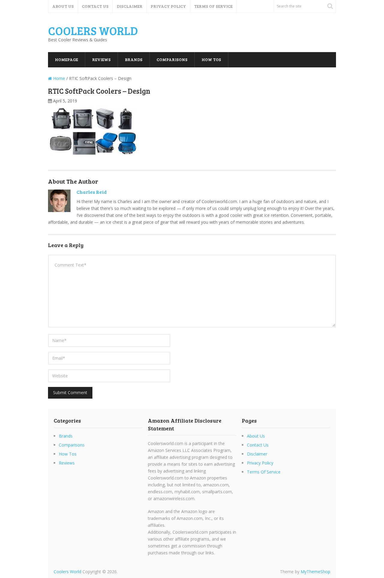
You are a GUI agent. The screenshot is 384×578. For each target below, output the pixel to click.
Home (58, 78)
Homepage (66, 59)
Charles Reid (91, 192)
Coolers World (93, 30)
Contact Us (95, 6)
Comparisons (172, 59)
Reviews (101, 59)
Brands (133, 59)
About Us (63, 6)
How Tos (211, 59)
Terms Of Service (213, 6)
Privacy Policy (168, 6)
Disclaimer (129, 6)
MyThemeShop (315, 571)
